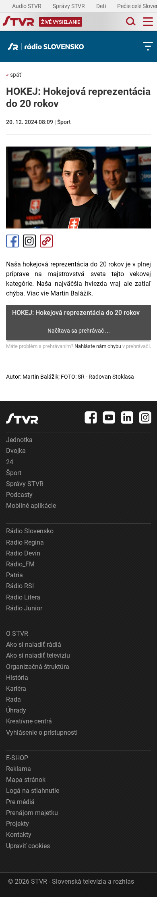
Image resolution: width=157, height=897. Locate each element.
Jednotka (19, 440)
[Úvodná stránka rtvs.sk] (18, 22)
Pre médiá (20, 802)
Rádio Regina (25, 542)
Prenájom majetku (32, 813)
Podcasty (19, 495)
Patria (14, 575)
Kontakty (18, 834)
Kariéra (16, 688)
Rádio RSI (20, 586)
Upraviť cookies (28, 846)
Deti (101, 6)
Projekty (17, 824)
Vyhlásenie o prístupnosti (42, 732)
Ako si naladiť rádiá (33, 644)
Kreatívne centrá (29, 721)
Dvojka (16, 451)
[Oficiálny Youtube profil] (109, 417)
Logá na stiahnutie (32, 790)
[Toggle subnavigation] (148, 46)
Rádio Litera (23, 597)
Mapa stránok (25, 780)
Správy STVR (69, 6)
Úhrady (16, 710)
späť (13, 74)
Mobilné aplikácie (31, 505)
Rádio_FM (20, 564)
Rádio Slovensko (30, 531)
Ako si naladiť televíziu (38, 655)
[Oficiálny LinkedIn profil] (127, 417)
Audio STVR (27, 6)
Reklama (18, 769)
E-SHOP (17, 758)
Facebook (12, 241)
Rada (13, 699)
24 (9, 462)
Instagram (29, 241)
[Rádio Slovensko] (48, 46)
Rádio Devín (23, 553)
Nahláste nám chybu (97, 346)
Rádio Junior (24, 608)
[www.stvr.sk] (22, 418)
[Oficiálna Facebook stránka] (91, 417)
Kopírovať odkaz (46, 241)
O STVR (17, 633)
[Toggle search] (130, 22)
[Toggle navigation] (148, 22)
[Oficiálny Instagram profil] (145, 417)
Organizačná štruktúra (37, 667)
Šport (13, 473)
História (17, 677)
